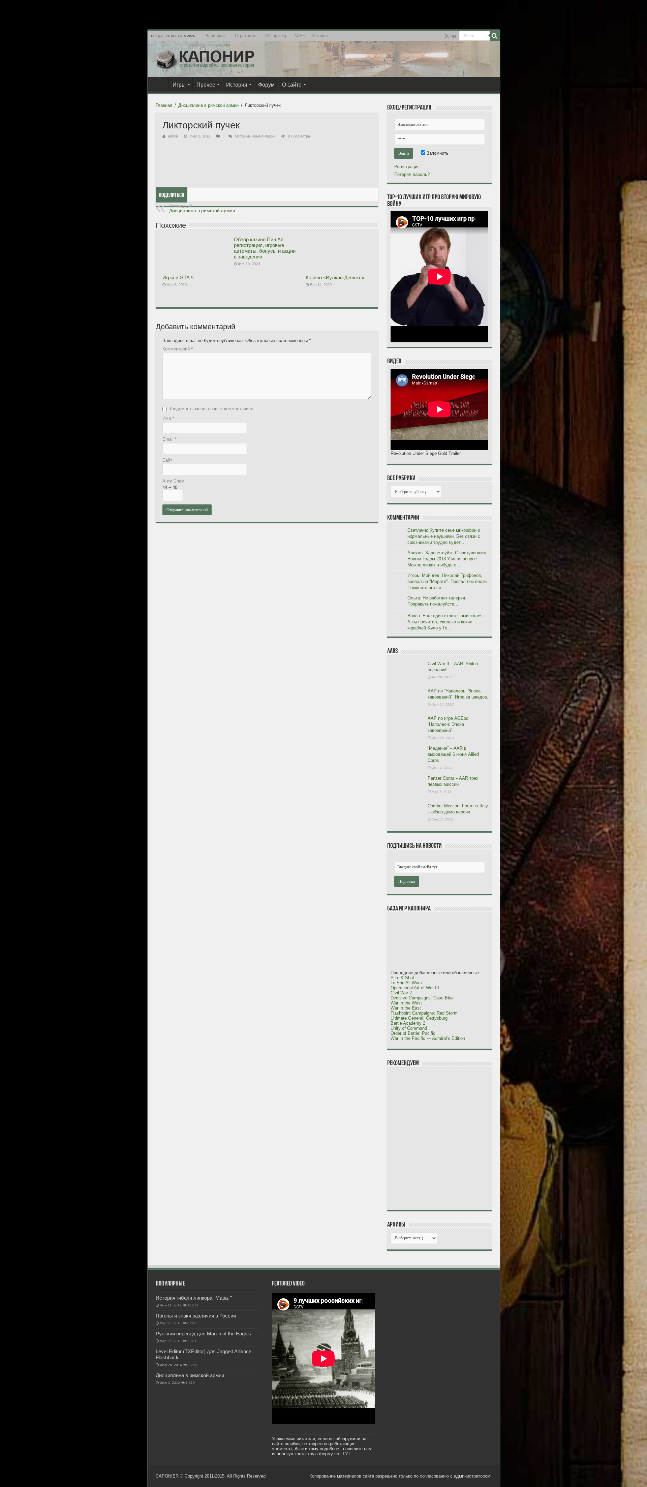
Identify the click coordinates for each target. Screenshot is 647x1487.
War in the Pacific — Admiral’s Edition (428, 1038)
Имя (168, 418)
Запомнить (437, 153)
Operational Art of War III (415, 987)
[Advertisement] (441, 1138)
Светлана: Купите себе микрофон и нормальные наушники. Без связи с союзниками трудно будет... (443, 536)
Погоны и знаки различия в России (196, 1316)
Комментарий (177, 348)
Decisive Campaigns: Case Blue (422, 997)
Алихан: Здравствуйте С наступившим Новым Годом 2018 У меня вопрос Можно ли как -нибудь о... (447, 558)
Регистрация (407, 166)
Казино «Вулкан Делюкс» (335, 277)
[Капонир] (205, 59)
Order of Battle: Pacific (413, 1033)
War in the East (406, 1008)
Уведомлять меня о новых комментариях (211, 408)
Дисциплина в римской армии (208, 105)
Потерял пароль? (412, 174)
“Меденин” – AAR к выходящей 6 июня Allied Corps (453, 754)
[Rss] (446, 36)
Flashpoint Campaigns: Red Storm (424, 1013)
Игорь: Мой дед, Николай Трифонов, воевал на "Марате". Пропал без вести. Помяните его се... (447, 581)
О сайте (292, 85)
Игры (179, 85)
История (319, 35)
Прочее (205, 85)
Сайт (167, 460)
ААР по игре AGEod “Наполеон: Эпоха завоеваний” (448, 724)
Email (169, 439)
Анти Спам (173, 481)
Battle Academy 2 (408, 1023)
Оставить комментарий (255, 136)
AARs (299, 35)
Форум (266, 85)
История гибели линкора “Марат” (194, 1298)
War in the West (406, 1002)
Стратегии (245, 35)
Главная (159, 84)
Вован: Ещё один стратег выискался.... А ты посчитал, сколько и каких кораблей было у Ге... (447, 621)
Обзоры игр (276, 35)
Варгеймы (215, 35)
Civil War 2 (401, 992)
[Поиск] (495, 36)
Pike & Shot (402, 977)
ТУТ (346, 1453)
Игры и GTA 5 (177, 277)
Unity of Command (409, 1028)
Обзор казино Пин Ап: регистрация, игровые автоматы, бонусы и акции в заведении (265, 248)
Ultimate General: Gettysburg (419, 1018)
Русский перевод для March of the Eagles (203, 1333)
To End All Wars (406, 982)
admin (173, 136)
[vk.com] (454, 36)
